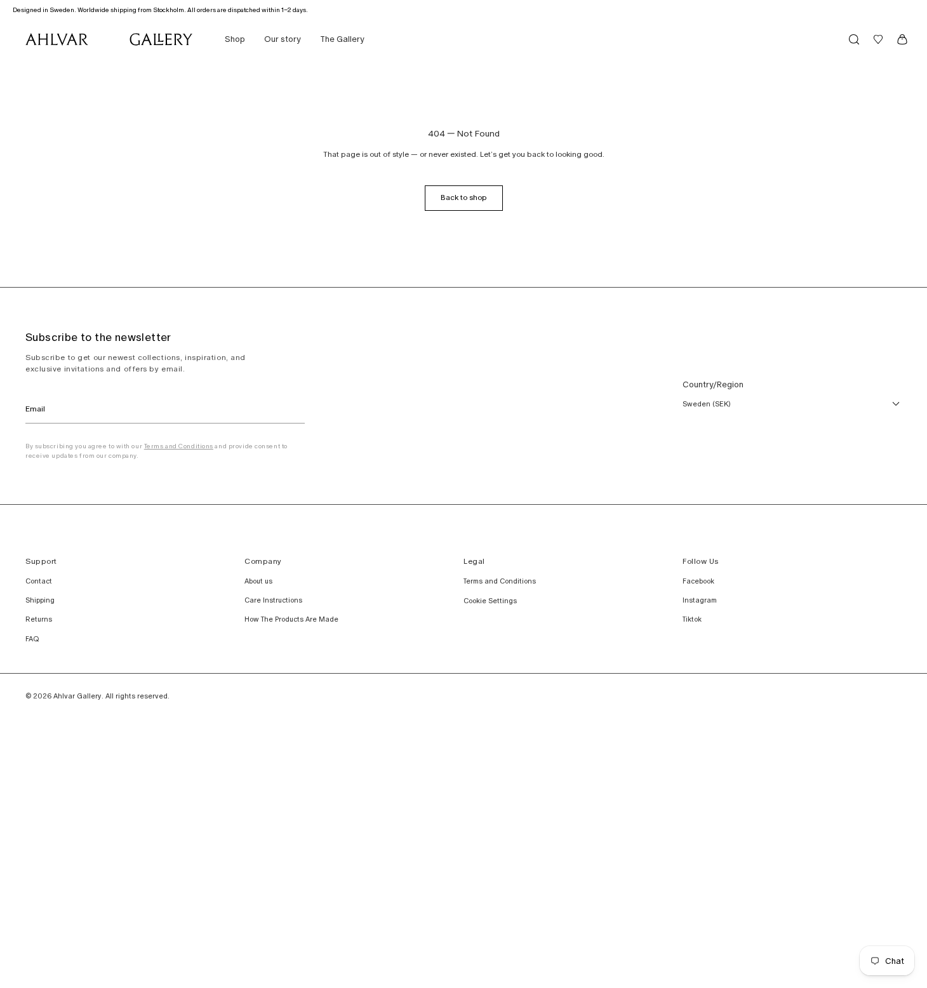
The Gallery (342, 39)
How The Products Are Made (291, 619)
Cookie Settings (490, 600)
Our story (282, 39)
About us (258, 581)
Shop (235, 39)
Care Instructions (273, 600)
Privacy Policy (2, 435)
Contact (38, 581)
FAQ (32, 639)
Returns (38, 619)
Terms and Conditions (178, 446)
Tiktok (692, 619)
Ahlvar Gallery (77, 695)
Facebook (698, 581)
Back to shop (464, 197)
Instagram (700, 600)
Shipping (40, 600)
